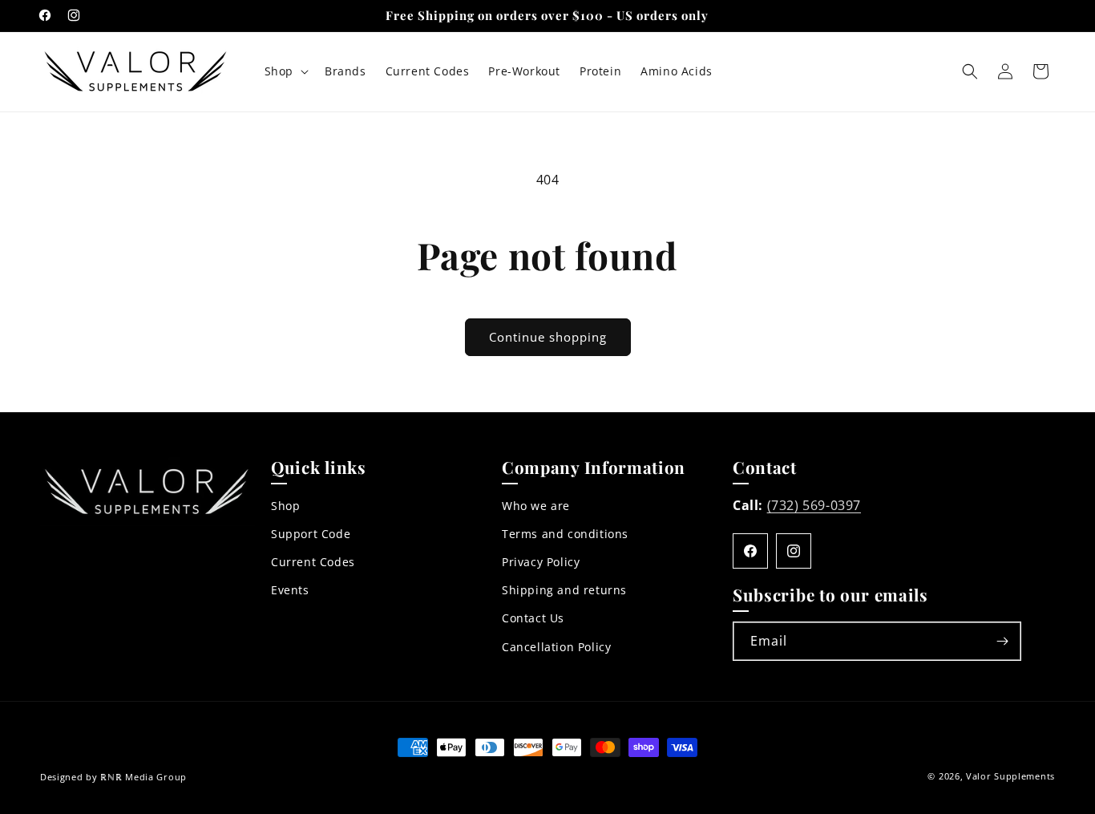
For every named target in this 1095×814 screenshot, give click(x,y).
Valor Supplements (1010, 776)
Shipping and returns (564, 589)
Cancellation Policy (556, 646)
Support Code (310, 533)
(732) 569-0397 (814, 505)
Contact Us (533, 618)
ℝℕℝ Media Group (143, 777)
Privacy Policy (541, 561)
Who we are (536, 505)
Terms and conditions (565, 533)
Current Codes (313, 561)
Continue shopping (548, 337)
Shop (285, 505)
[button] (285, 71)
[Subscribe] (1002, 641)
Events (290, 589)
